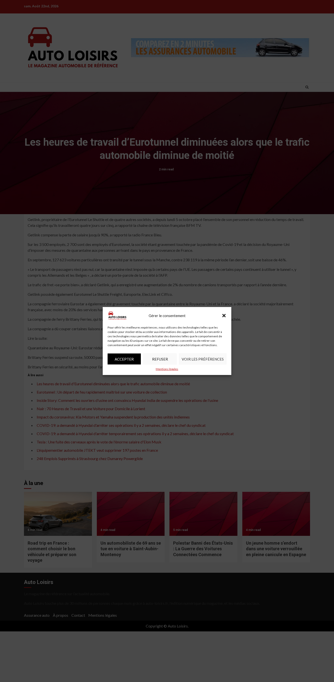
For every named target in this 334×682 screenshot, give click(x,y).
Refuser (160, 359)
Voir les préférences (203, 359)
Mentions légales (167, 369)
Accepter (124, 359)
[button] (224, 315)
